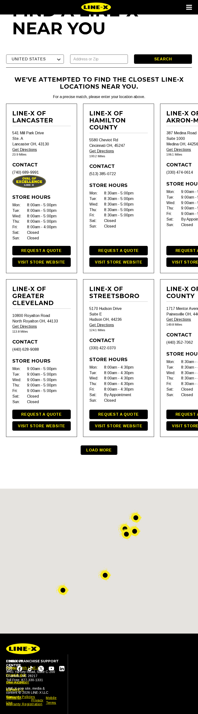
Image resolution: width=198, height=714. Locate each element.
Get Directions (24, 150)
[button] (35, 59)
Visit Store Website (41, 262)
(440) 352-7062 (179, 342)
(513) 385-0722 (102, 174)
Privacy (37, 700)
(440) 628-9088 (25, 349)
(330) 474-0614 (179, 172)
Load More (99, 450)
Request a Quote (41, 251)
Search (163, 59)
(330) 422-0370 (102, 348)
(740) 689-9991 (25, 172)
